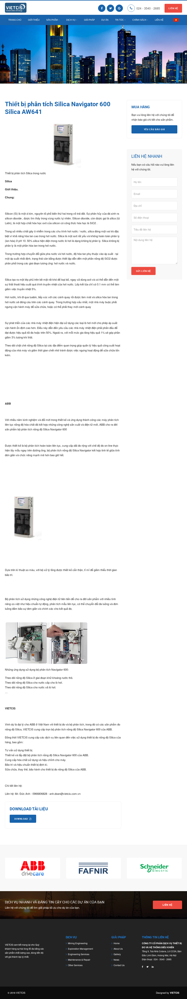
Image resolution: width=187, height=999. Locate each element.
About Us (118, 948)
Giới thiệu (34, 20)
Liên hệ (173, 8)
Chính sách (139, 20)
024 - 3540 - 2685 (148, 8)
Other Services (75, 965)
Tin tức (119, 20)
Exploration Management (80, 948)
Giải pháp (89, 20)
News (116, 959)
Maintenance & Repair (79, 959)
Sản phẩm (52, 20)
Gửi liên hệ (143, 270)
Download (21, 818)
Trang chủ (14, 20)
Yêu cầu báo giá (154, 129)
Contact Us (119, 965)
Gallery (117, 954)
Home (117, 943)
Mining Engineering (77, 943)
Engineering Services (78, 954)
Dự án (104, 20)
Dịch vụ (70, 20)
